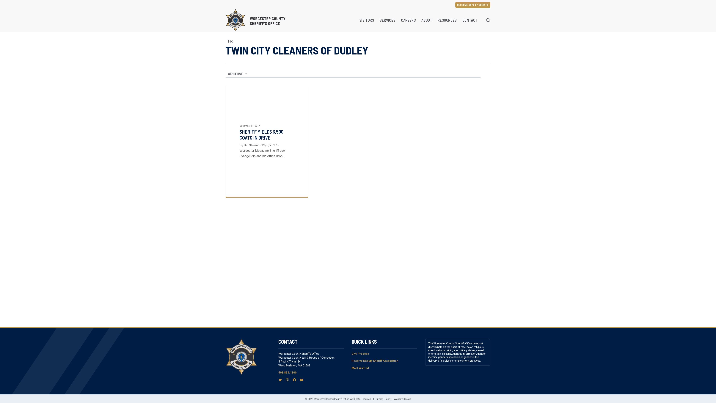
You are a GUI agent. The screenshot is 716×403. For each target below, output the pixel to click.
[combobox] (237, 74)
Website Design (402, 399)
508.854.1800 (287, 373)
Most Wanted (360, 368)
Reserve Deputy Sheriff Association (375, 361)
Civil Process (360, 354)
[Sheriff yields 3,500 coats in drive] (267, 141)
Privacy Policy (383, 399)
